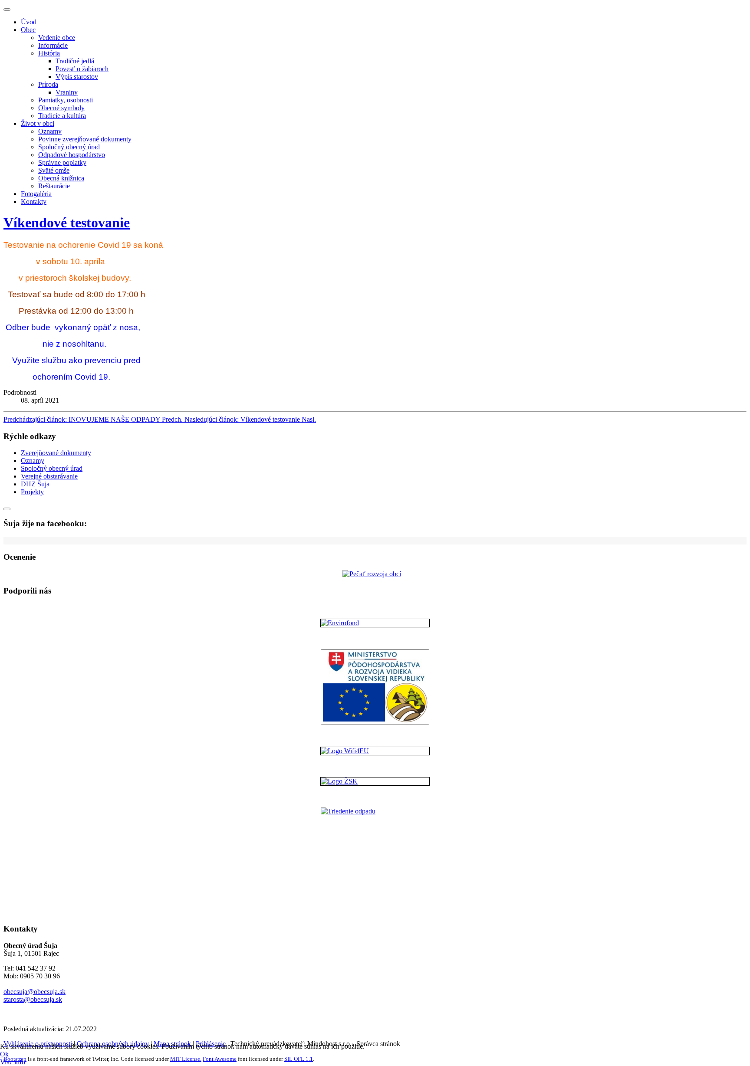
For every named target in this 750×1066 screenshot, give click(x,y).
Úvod (28, 22)
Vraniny (67, 92)
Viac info (12, 1062)
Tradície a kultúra (62, 115)
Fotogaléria (36, 193)
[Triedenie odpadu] (375, 861)
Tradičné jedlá (75, 61)
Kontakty (33, 201)
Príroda (48, 84)
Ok (4, 1054)
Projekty (32, 491)
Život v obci (37, 123)
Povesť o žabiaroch (82, 68)
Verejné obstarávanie (49, 476)
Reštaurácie (54, 186)
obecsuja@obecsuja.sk (34, 991)
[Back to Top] (6, 509)
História (49, 53)
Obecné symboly (61, 108)
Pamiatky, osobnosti (65, 100)
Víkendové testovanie (66, 222)
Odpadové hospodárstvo (71, 154)
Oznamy (50, 131)
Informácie (53, 45)
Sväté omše (53, 170)
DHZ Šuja (35, 484)
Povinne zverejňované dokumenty (85, 139)
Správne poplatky (62, 162)
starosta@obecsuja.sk (32, 999)
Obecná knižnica (61, 178)
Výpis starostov (77, 76)
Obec (28, 29)
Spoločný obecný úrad (69, 147)
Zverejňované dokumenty (56, 452)
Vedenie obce (56, 37)
